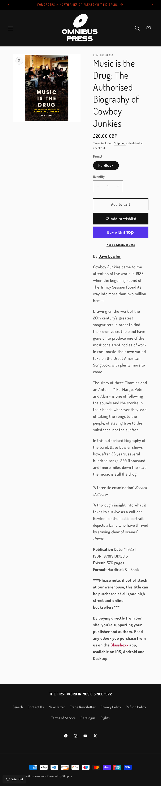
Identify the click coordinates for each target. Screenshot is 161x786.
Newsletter (57, 707)
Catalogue (88, 718)
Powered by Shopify (59, 776)
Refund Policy (136, 707)
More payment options (120, 244)
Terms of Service (63, 718)
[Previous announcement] (8, 4)
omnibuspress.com (34, 776)
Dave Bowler (110, 256)
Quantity (99, 176)
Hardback (106, 165)
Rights (105, 718)
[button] (10, 28)
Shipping (120, 143)
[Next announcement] (152, 4)
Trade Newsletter (83, 707)
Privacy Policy (110, 707)
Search (18, 707)
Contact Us (36, 707)
